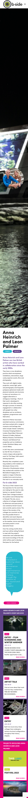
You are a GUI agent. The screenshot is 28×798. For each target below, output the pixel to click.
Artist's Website (11, 603)
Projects (17, 351)
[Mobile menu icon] (24, 4)
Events (7, 351)
